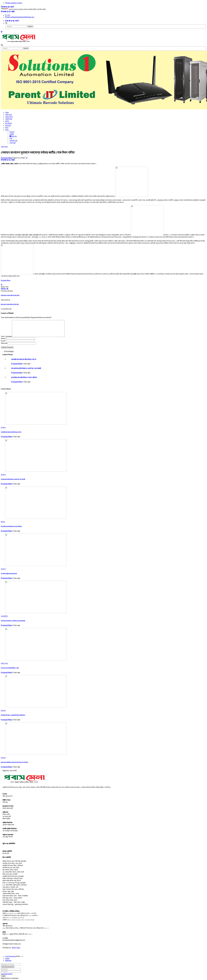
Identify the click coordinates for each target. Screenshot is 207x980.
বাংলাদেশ (11, 132)
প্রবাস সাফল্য (9, 117)
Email (3, 341)
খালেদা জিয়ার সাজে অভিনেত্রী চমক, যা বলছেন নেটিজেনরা (24, 377)
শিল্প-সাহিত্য (8, 123)
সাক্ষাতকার (8, 125)
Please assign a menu (13, 3)
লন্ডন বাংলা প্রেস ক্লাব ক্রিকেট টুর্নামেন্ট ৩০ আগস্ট (10, 667)
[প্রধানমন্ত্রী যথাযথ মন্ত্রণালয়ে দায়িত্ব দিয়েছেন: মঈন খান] (36, 424)
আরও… (7, 130)
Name (3, 338)
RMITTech (16, 947)
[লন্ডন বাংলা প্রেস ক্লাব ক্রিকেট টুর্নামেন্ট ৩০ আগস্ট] (36, 660)
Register (8, 960)
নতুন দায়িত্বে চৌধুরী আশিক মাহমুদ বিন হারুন (9, 573)
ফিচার (6, 127)
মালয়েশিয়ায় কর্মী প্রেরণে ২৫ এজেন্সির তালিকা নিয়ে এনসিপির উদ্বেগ (13, 715)
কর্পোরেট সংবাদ (13, 140)
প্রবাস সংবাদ (8, 115)
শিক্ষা (10, 138)
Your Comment (6, 336)
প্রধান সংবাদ (4, 147)
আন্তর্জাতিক (4, 616)
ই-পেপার (7, 15)
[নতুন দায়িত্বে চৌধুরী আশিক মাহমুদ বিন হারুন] (36, 565)
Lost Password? (7, 974)
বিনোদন (3, 522)
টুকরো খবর (14, 136)
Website (4, 343)
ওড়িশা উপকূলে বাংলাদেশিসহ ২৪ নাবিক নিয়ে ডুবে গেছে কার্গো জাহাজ (13, 620)
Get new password (8, 967)
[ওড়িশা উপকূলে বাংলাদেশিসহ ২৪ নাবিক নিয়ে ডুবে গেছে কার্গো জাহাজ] (36, 612)
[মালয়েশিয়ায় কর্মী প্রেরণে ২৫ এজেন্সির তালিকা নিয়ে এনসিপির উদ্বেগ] (36, 707)
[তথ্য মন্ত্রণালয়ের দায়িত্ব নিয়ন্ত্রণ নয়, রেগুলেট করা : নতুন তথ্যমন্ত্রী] (36, 471)
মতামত (7, 121)
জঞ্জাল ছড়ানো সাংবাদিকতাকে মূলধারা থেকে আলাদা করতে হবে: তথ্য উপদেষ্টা (14, 762)
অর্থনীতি (11, 134)
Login (7, 958)
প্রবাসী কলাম (8, 119)
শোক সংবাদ (12, 143)
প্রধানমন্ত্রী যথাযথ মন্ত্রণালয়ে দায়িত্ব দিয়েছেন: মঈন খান (23, 359)
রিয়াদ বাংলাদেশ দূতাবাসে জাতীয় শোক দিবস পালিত (10, 304)
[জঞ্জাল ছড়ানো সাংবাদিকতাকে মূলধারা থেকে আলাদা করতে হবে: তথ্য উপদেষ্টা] (36, 754)
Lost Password (10, 956)
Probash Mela (6, 158)
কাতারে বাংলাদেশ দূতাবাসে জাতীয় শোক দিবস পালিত (10, 295)
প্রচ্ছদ (7, 112)
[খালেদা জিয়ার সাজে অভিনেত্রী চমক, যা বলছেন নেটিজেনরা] (36, 518)
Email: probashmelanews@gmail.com (19, 17)
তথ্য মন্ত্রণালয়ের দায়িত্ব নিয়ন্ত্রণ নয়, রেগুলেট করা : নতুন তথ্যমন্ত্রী (26, 368)
